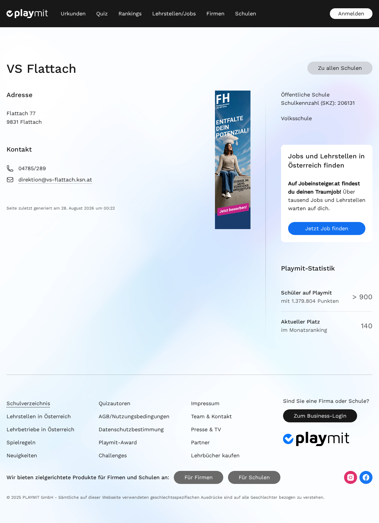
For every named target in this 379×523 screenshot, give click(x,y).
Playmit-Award (118, 442)
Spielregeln (21, 442)
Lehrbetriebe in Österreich (40, 429)
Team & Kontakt (211, 416)
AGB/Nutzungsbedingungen (134, 416)
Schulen (245, 13)
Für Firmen (198, 477)
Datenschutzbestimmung (131, 429)
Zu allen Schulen (340, 68)
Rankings (130, 13)
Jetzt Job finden (326, 228)
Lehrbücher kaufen (215, 455)
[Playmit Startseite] (27, 13)
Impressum (205, 403)
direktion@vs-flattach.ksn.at (55, 179)
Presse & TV (206, 429)
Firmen (215, 13)
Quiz (102, 13)
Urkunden (73, 13)
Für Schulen (254, 477)
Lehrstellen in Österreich (39, 416)
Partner (200, 442)
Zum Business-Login (320, 416)
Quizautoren (114, 403)
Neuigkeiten (22, 455)
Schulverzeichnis (28, 403)
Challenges (113, 455)
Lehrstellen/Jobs (174, 13)
